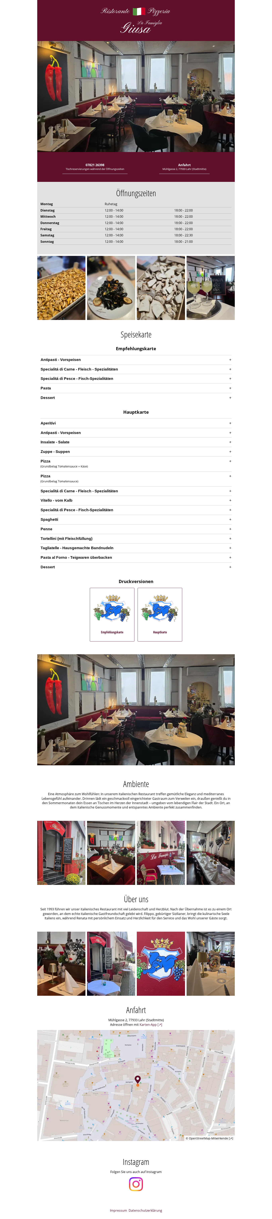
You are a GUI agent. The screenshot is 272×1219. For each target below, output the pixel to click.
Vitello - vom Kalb (56, 500)
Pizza (45, 461)
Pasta (46, 388)
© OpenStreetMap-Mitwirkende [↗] (209, 1138)
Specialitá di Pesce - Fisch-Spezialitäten (77, 378)
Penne (46, 529)
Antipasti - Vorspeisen (61, 360)
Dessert (48, 398)
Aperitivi (48, 423)
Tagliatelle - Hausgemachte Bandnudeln (77, 548)
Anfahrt (184, 167)
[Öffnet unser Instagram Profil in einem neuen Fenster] (136, 1184)
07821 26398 (95, 167)
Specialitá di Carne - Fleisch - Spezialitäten (79, 369)
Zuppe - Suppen (55, 452)
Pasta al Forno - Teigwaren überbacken (76, 557)
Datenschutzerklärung (145, 1210)
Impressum (118, 1210)
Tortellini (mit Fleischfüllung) (66, 538)
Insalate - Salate (55, 442)
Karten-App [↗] (151, 1024)
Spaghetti (49, 519)
